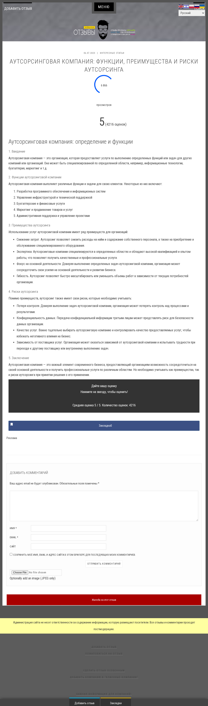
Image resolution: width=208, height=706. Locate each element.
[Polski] (191, 6)
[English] (181, 6)
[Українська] (202, 6)
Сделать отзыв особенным (104, 670)
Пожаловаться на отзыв (104, 653)
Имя (13, 528)
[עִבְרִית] (186, 6)
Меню (104, 6)
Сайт (13, 546)
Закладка (105, 425)
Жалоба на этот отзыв (104, 599)
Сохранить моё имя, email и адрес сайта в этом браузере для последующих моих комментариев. (74, 554)
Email (14, 537)
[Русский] (197, 6)
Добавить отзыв (18, 8)
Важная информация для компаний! (104, 694)
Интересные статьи (112, 53)
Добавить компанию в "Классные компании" (104, 677)
